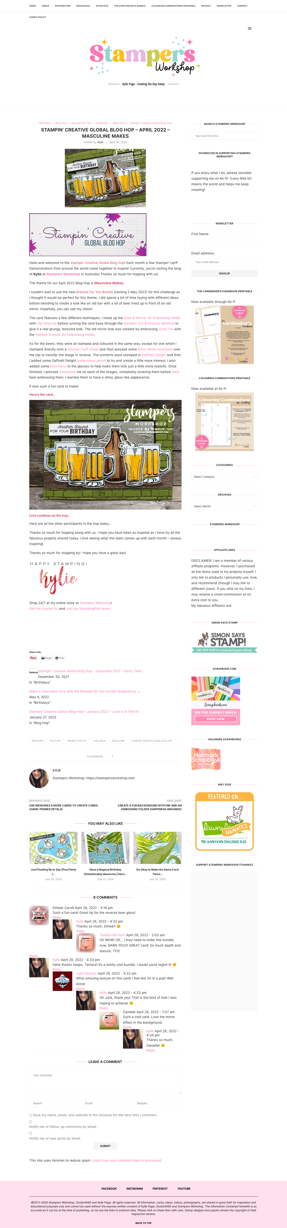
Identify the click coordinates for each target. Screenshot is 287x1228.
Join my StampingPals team (88, 608)
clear (175, 372)
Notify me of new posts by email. (55, 1138)
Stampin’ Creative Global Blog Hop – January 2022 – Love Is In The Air (84, 712)
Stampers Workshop (63, 274)
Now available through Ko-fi (213, 302)
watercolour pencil (91, 361)
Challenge (99, 740)
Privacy (206, 5)
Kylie (100, 142)
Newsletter (224, 5)
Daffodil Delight (154, 355)
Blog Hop (55, 740)
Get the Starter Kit (43, 608)
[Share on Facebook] (117, 756)
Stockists (102, 5)
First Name (200, 234)
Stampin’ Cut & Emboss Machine (149, 323)
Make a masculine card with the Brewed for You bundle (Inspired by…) (84, 691)
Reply (57, 917)
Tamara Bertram (112, 935)
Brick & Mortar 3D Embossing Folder (152, 318)
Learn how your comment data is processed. (127, 1160)
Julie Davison (86, 973)
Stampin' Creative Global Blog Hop (151, 740)
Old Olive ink (47, 323)
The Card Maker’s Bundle (130, 5)
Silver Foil (166, 329)
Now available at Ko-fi (208, 389)
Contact (242, 5)
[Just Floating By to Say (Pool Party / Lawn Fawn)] (53, 848)
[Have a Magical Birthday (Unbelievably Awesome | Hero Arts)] (105, 848)
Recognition (62, 5)
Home (32, 5)
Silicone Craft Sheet (83, 349)
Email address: (203, 253)
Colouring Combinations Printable (173, 5)
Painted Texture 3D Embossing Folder (64, 335)
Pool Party (58, 366)
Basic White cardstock (155, 349)
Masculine (118, 740)
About (45, 5)
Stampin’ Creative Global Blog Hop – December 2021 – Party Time (89, 671)
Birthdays (38, 740)
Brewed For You (77, 740)
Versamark (67, 372)
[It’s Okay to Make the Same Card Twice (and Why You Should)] (157, 848)
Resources (83, 5)
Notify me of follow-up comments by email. (63, 1127)
